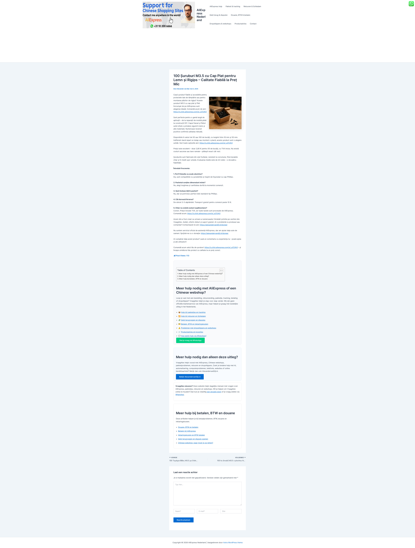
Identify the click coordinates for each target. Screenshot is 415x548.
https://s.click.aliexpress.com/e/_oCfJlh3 (190, 112)
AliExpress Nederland (201, 15)
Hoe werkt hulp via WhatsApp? (193, 336)
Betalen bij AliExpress (187, 431)
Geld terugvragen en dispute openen (193, 439)
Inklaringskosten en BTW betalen (191, 435)
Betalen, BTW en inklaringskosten (194, 324)
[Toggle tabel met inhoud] (220, 270)
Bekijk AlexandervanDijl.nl (189, 377)
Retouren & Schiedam (252, 6)
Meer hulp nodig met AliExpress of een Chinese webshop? (201, 273)
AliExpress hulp (216, 6)
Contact (253, 24)
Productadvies (240, 24)
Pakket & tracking (233, 6)
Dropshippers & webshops (220, 24)
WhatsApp (180, 394)
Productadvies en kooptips (192, 332)
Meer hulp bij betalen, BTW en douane (193, 279)
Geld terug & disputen (218, 15)
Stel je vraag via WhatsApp (190, 340)
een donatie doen (214, 392)
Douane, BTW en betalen (188, 427)
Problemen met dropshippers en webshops (198, 328)
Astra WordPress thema (233, 542)
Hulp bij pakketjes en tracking (193, 312)
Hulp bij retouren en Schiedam (193, 316)
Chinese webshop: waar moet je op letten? (195, 443)
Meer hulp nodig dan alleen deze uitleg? (194, 276)
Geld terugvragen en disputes (193, 320)
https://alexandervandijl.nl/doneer (213, 225)
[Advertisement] (207, 46)
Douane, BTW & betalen (240, 15)
